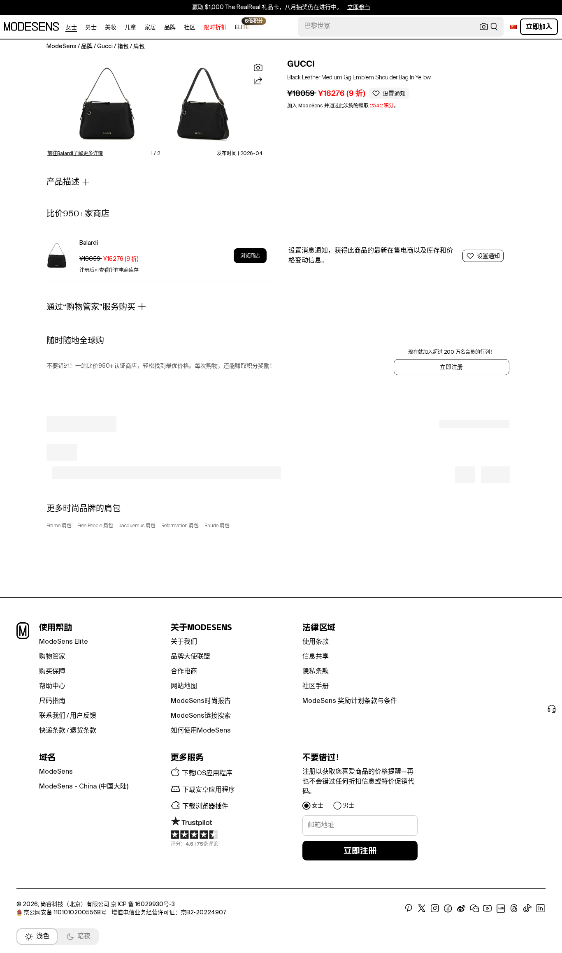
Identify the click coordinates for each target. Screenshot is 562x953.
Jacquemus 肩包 (137, 526)
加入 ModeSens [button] (305, 106)
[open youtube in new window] (487, 909)
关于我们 (184, 642)
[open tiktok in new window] (527, 909)
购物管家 (52, 657)
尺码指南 (52, 701)
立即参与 (358, 7)
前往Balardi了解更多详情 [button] (75, 153)
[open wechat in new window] (474, 909)
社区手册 (315, 686)
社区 (189, 27)
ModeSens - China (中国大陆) (83, 787)
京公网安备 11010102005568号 (65, 913)
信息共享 (315, 657)
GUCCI (301, 64)
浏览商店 (250, 255)
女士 (71, 27)
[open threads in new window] (514, 909)
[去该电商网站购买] (56, 255)
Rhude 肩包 (217, 526)
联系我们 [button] (52, 716)
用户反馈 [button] (83, 716)
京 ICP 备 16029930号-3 (143, 904)
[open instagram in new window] (435, 909)
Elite (242, 26)
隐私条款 (315, 671)
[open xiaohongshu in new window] (501, 909)
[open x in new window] (422, 909)
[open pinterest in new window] (408, 909)
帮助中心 (52, 686)
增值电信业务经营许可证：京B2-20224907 (168, 913)
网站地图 (184, 686)
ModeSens (56, 772)
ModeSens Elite (63, 642)
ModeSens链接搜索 (201, 716)
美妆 (110, 27)
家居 (150, 27)
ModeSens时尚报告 (201, 701)
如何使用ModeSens (201, 731)
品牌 (170, 27)
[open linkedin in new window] (541, 909)
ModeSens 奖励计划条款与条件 (349, 701)
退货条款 (83, 731)
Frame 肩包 (59, 526)
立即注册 (451, 367)
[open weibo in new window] (461, 909)
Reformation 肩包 (180, 526)
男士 (91, 27)
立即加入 (539, 26)
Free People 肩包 (95, 526)
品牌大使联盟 (190, 657)
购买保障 (52, 671)
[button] (107, 104)
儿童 (130, 27)
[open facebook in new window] (448, 909)
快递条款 (52, 731)
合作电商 (184, 671)
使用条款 (315, 642)
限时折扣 (215, 27)
